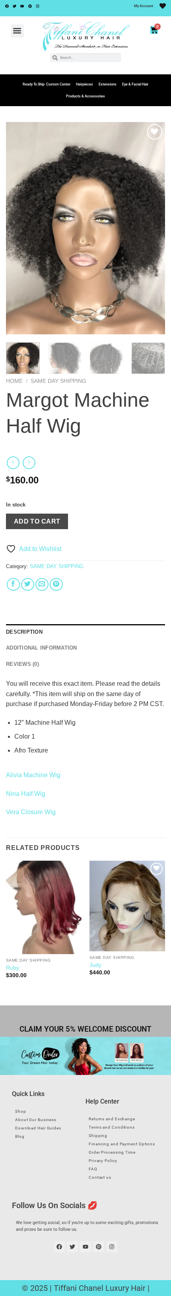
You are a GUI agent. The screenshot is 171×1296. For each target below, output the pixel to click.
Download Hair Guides (38, 1128)
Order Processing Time (112, 1152)
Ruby (12, 968)
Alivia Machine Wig (33, 775)
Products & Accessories (85, 96)
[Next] (152, 228)
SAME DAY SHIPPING (58, 381)
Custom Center (58, 84)
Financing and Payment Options (122, 1144)
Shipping (98, 1135)
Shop (20, 1111)
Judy (95, 965)
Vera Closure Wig (31, 812)
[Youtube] (22, 6)
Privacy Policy (103, 1160)
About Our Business (35, 1120)
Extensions (108, 84)
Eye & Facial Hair (135, 84)
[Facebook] (7, 6)
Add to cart (37, 521)
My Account (143, 6)
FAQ (93, 1169)
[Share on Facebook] (13, 584)
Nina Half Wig (25, 793)
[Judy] (127, 906)
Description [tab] (24, 632)
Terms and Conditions (112, 1127)
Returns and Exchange (112, 1119)
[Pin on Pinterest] (56, 584)
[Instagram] (38, 6)
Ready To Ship (34, 84)
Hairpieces (84, 84)
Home (14, 381)
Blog (20, 1136)
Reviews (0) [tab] (22, 664)
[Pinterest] (30, 6)
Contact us (100, 1177)
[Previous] (19, 228)
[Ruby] (44, 907)
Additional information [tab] (41, 648)
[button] (17, 30)
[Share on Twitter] (27, 584)
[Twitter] (14, 6)
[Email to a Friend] (42, 584)
